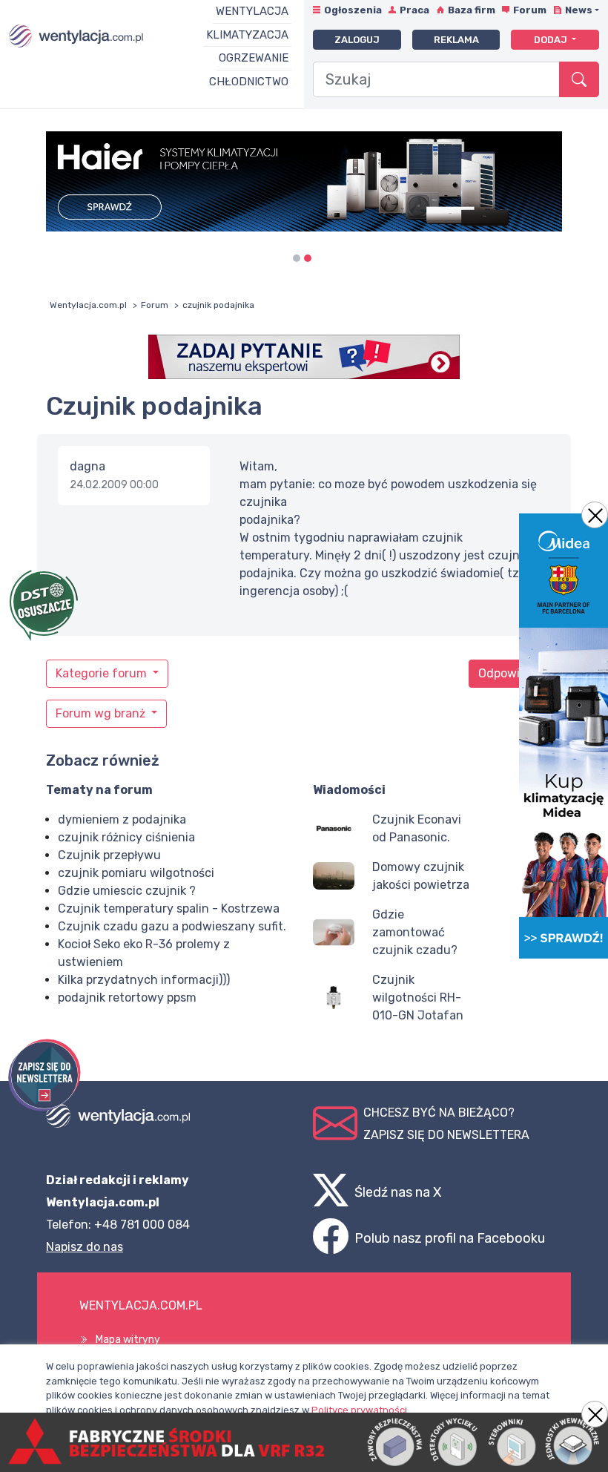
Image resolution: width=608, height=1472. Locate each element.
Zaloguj (357, 39)
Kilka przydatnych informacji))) (144, 980)
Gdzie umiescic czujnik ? (127, 891)
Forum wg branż (102, 713)
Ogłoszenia (353, 10)
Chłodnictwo (248, 81)
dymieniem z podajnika (122, 819)
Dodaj (551, 39)
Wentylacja (252, 11)
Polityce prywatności (359, 1410)
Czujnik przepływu (109, 855)
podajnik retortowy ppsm (127, 997)
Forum (529, 10)
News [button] (578, 10)
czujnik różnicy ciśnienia (126, 837)
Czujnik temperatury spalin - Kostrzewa (169, 908)
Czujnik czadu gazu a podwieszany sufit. (172, 926)
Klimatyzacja (247, 35)
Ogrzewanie (253, 58)
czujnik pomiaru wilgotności (136, 873)
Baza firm (471, 10)
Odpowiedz (509, 673)
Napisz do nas (84, 1247)
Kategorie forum (103, 673)
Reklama (456, 39)
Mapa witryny (128, 1339)
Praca (414, 10)
